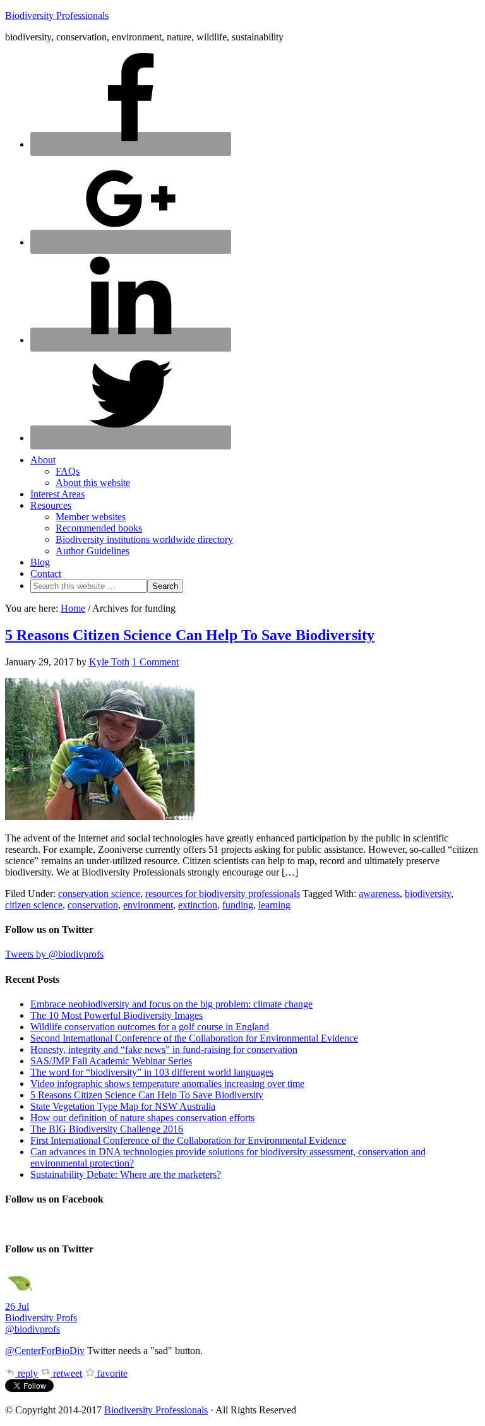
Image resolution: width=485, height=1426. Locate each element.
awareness (379, 893)
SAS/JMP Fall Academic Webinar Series (111, 1060)
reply (26, 1373)
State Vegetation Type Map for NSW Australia (122, 1106)
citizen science (34, 905)
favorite (111, 1373)
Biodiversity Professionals (57, 15)
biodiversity (428, 893)
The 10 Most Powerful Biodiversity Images (116, 1015)
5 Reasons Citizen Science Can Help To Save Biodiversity (189, 635)
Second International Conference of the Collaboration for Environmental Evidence (194, 1038)
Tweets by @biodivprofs (54, 954)
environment (148, 905)
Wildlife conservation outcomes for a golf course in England (149, 1026)
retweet (66, 1373)
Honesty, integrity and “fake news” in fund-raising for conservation (163, 1049)
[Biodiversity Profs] (20, 1295)
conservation (93, 905)
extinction (197, 905)
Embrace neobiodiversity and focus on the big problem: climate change (171, 1004)
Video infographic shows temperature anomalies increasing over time (167, 1083)
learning (274, 905)
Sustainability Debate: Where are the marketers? (125, 1174)
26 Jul (17, 1306)
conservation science (99, 893)
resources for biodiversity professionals (222, 893)
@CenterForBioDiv (45, 1350)
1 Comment (155, 662)
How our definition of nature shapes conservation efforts (142, 1117)
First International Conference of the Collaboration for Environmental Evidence (188, 1140)
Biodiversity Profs (41, 1317)
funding (237, 905)
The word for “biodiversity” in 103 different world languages (151, 1072)
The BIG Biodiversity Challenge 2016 (106, 1129)
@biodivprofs (32, 1329)
